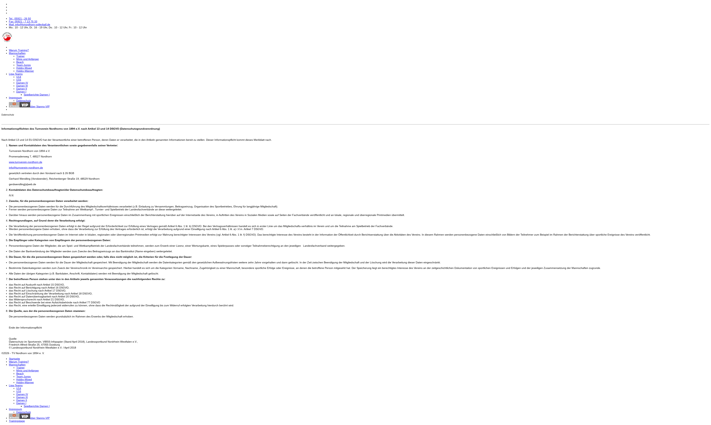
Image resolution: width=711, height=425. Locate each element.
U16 (18, 79)
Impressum (15, 97)
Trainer (20, 56)
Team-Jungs (23, 65)
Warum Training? (19, 50)
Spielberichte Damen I (37, 94)
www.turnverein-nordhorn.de (25, 162)
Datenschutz (23, 100)
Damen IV (22, 82)
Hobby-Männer (25, 70)
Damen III (22, 85)
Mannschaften (17, 53)
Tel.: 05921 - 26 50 (20, 18)
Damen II (21, 88)
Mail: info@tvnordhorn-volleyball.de (29, 24)
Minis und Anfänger (27, 59)
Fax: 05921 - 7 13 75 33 (23, 21)
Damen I (21, 91)
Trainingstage (17, 420)
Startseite (14, 358)
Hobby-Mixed (24, 67)
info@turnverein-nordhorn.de (26, 167)
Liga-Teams (16, 73)
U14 (18, 76)
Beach (20, 62)
